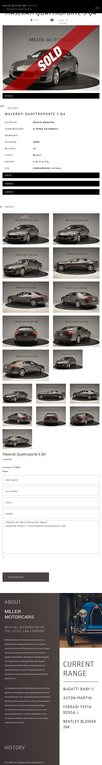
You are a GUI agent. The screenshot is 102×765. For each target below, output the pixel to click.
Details (9, 95)
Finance (9, 183)
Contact (9, 191)
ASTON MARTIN (77, 697)
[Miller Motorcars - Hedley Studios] (20, 6)
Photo (8, 175)
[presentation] (5, 60)
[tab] (51, 96)
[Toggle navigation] (96, 7)
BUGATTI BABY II (78, 688)
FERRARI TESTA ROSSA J (77, 709)
